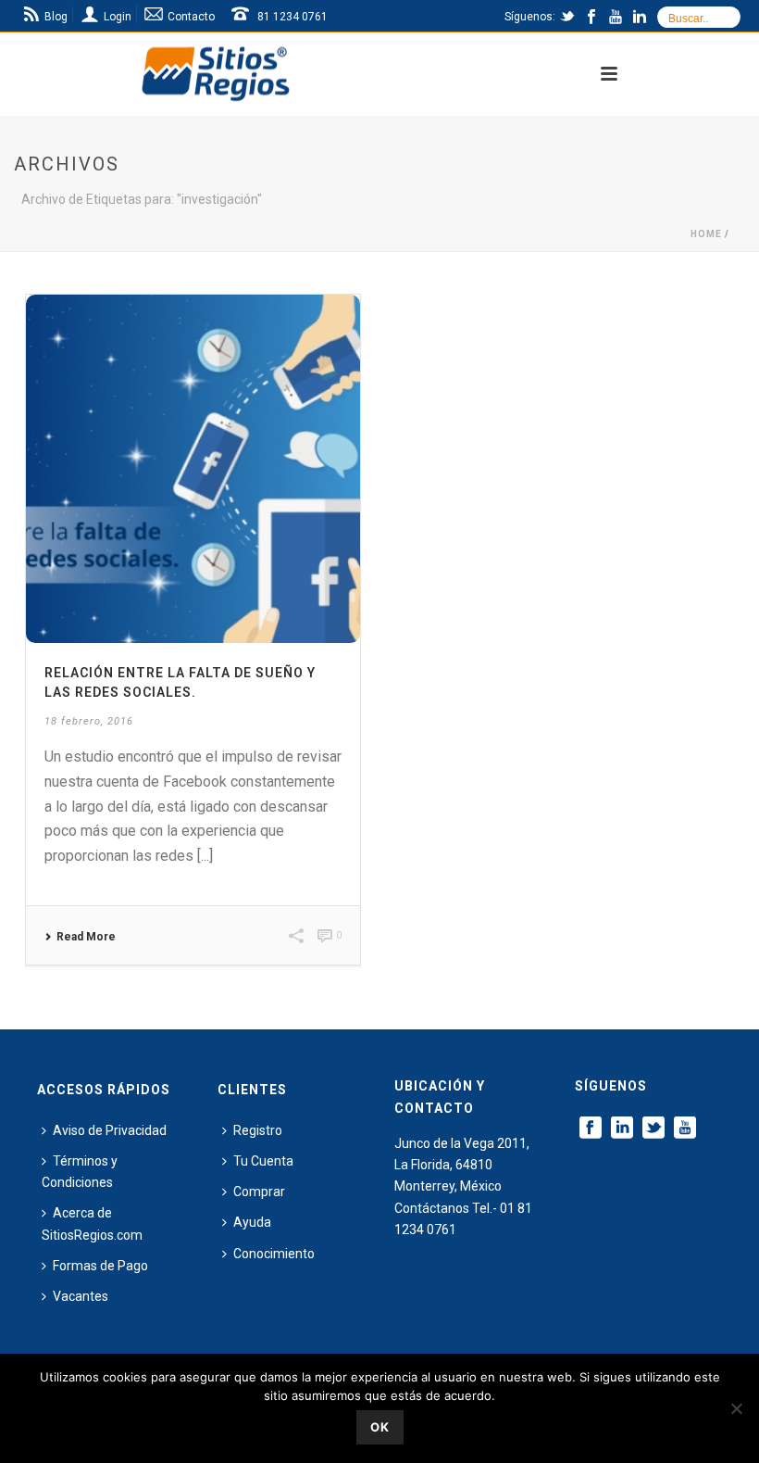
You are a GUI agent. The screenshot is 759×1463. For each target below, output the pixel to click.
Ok (380, 1426)
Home (706, 234)
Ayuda (252, 1222)
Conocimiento (274, 1253)
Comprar (259, 1191)
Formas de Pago (100, 1265)
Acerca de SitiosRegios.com (92, 1223)
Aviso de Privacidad (110, 1130)
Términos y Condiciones (80, 1172)
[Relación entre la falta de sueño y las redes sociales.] (193, 469)
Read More (86, 936)
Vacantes (80, 1296)
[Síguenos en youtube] (685, 1128)
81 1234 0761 (292, 16)
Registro (257, 1130)
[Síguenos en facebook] (590, 1128)
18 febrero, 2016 (88, 721)
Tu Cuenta (263, 1161)
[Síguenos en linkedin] (622, 1128)
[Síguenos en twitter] (653, 1128)
